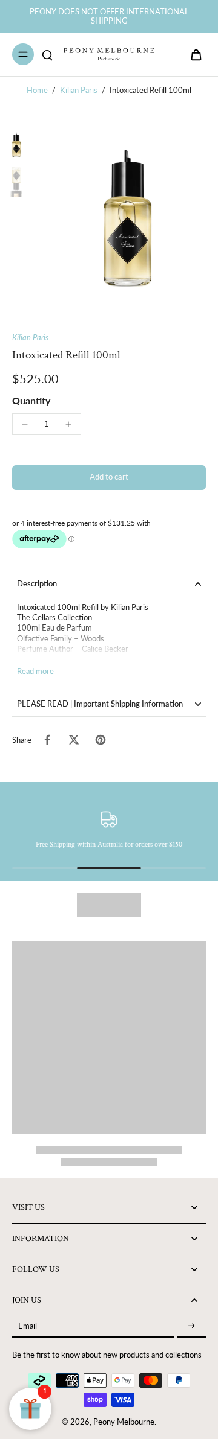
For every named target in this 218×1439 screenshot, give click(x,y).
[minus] (25, 424)
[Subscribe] (191, 1326)
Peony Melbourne (123, 1421)
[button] (109, 477)
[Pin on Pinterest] (100, 739)
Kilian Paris (78, 90)
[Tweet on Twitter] (74, 739)
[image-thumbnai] (16, 145)
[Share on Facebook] (47, 739)
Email (27, 1326)
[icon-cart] (192, 54)
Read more (35, 671)
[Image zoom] (128, 218)
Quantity (31, 400)
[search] (47, 54)
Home (37, 90)
